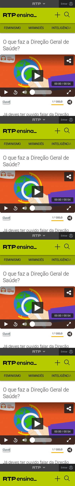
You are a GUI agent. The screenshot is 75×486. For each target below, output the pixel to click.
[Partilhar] (68, 6)
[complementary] (37, 243)
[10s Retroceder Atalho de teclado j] (15, 481)
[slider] (51, 481)
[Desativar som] (24, 481)
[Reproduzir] (37, 243)
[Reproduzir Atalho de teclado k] (6, 481)
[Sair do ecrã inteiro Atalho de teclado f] (68, 481)
